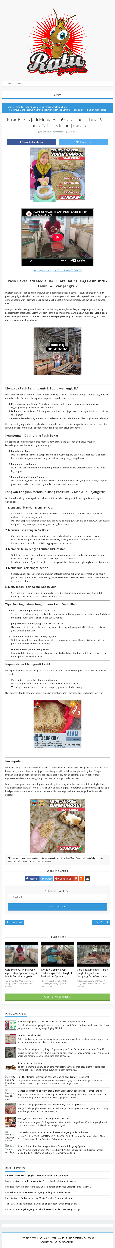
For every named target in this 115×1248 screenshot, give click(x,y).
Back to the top (67, 1242)
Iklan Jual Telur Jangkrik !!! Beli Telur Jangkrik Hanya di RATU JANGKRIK (51, 1104)
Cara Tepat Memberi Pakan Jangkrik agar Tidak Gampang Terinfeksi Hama (92, 973)
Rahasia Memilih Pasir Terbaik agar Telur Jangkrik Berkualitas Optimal (56, 973)
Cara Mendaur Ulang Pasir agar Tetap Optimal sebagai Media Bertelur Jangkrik (21, 973)
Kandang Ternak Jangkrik (29, 1035)
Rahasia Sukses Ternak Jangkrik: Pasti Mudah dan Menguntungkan (37, 1175)
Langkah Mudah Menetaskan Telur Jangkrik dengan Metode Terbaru (38, 1192)
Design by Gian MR (48, 1242)
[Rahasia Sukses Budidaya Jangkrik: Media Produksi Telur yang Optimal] (10, 1149)
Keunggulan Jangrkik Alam (30, 1063)
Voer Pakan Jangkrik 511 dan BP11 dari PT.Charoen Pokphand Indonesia (52, 1021)
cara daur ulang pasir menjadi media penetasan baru (36, 858)
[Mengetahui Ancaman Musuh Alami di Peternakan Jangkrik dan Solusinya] (10, 1136)
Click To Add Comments (57, 996)
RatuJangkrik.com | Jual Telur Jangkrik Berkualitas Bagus (66, 1238)
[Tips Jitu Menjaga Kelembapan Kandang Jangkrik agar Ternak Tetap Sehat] (10, 1080)
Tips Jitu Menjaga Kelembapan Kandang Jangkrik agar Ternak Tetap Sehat (53, 1076)
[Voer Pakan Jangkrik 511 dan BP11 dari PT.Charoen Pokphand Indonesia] (10, 1025)
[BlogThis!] (81, 878)
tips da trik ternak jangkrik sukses (37, 861)
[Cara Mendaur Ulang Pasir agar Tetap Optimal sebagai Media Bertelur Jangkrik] (21, 954)
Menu (59, 94)
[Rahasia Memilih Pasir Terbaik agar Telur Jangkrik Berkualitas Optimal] (57, 954)
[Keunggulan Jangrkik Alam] (10, 1066)
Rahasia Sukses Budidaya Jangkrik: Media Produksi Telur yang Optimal (51, 1146)
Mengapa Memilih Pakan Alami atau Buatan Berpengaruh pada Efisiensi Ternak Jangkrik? (60, 1090)
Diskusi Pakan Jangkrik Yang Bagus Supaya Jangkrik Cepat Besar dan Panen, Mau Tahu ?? (61, 1049)
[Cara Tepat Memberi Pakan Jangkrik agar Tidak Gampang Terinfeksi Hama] (93, 954)
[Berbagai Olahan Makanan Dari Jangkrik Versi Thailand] (10, 1122)
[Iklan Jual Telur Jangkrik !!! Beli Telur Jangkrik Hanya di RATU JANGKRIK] (10, 1108)
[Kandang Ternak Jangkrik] (10, 1039)
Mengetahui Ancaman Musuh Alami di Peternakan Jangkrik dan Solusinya (53, 1132)
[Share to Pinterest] (75, 878)
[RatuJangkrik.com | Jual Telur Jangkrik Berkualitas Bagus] (57, 41)
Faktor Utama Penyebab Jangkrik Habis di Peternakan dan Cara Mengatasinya (42, 1209)
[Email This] (87, 878)
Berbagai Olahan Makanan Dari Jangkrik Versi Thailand (44, 1118)
